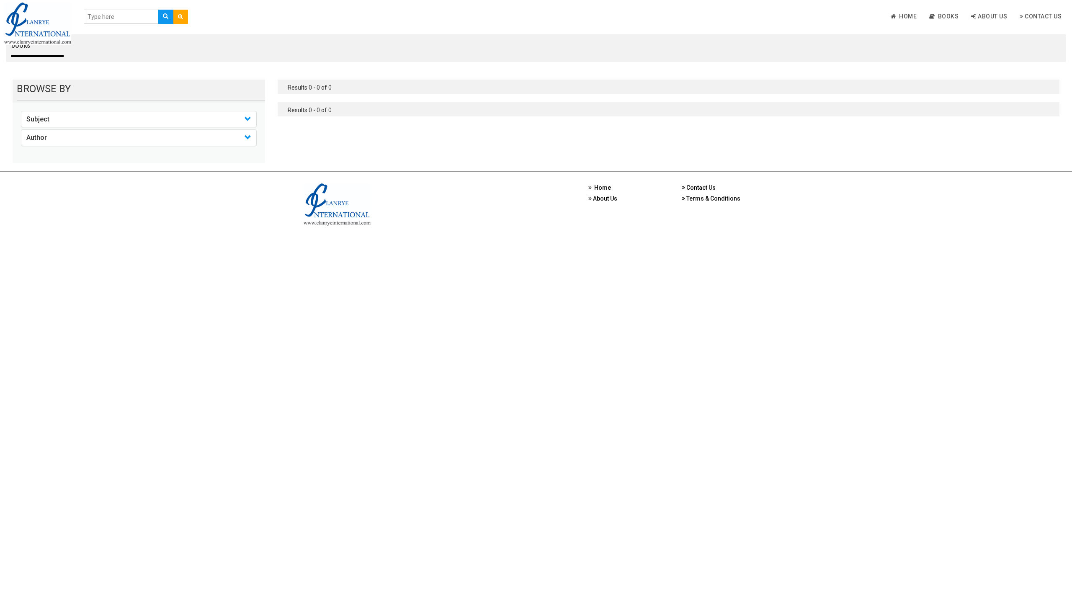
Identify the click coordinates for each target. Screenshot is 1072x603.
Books (947, 16)
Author (36, 138)
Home (906, 16)
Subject (37, 119)
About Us (992, 16)
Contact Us (1042, 16)
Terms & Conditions (712, 198)
